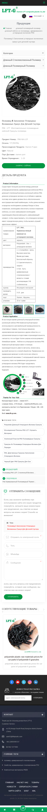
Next (43, 609)
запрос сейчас (23, 165)
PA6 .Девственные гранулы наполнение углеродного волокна (19, 454)
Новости (11, 787)
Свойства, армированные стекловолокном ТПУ (21, 765)
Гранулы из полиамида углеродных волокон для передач (22, 445)
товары (35, 782)
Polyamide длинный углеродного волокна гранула (23, 425)
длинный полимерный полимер (28, 28)
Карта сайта (15, 791)
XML (34, 791)
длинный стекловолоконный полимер (22, 60)
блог (26, 791)
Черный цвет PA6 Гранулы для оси (17, 462)
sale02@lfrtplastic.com (14, 737)
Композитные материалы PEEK (16, 770)
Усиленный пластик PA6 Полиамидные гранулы (22, 439)
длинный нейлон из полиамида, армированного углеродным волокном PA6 (23, 32)
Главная (8, 28)
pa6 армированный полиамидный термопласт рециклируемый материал (19, 482)
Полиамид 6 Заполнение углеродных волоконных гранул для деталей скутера (23, 527)
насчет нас (22, 782)
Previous (38, 609)
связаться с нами (28, 787)
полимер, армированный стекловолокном (19, 760)
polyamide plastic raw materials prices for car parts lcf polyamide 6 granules (23, 658)
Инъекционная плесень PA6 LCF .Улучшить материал (20, 431)
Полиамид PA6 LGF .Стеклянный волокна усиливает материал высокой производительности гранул (19, 473)
